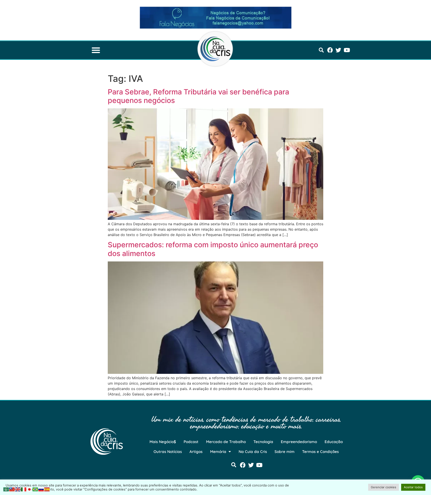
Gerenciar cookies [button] (383, 487)
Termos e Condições (320, 451)
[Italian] (24, 489)
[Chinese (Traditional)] (12, 489)
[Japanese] (30, 489)
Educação (334, 441)
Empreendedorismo (299, 441)
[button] (96, 50)
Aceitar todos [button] (413, 487)
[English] (18, 489)
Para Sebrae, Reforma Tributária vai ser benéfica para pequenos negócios (198, 96)
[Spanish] (47, 489)
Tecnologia (263, 441)
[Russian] (41, 489)
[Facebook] (330, 50)
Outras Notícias (168, 451)
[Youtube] (347, 50)
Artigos (195, 451)
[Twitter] (338, 50)
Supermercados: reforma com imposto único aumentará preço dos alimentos (213, 249)
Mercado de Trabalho (226, 441)
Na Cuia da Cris (253, 451)
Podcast (191, 441)
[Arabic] (6, 489)
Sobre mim (285, 451)
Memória (218, 451)
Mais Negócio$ (163, 441)
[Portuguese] (35, 489)
